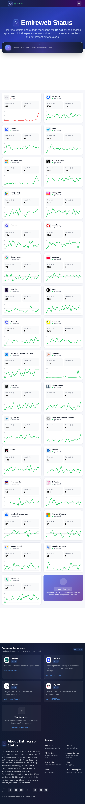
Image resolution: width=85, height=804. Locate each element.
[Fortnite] (21, 300)
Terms (47, 769)
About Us (49, 745)
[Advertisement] (42, 72)
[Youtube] (63, 268)
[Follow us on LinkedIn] (21, 790)
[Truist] (21, 108)
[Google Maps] (21, 268)
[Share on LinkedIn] (46, 790)
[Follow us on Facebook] (16, 790)
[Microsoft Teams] (63, 525)
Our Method (50, 762)
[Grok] (63, 300)
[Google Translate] (63, 557)
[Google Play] (21, 204)
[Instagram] (63, 204)
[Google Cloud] (21, 557)
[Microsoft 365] (21, 172)
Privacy (68, 762)
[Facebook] (63, 108)
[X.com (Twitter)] (63, 172)
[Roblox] (21, 140)
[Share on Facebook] (41, 790)
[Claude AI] (63, 365)
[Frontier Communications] (63, 429)
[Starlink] (21, 397)
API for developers (73, 769)
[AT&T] (63, 140)
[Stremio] (21, 236)
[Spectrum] (21, 429)
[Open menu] (79, 3)
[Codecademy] (63, 397)
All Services (49, 753)
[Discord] (21, 333)
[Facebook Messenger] (21, 525)
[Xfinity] (63, 461)
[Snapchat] (63, 333)
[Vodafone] (63, 236)
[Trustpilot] (21, 590)
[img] (16, 22)
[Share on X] (35, 790)
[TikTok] (21, 461)
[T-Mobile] (63, 493)
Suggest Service (72, 753)
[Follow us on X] (10, 790)
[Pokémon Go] (21, 493)
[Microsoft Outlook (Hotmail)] (21, 365)
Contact (69, 745)
